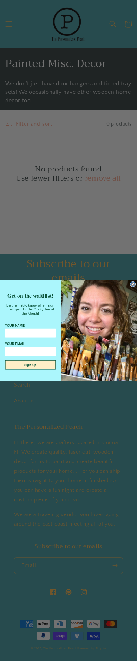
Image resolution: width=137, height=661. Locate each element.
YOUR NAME (14, 325)
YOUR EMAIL (15, 344)
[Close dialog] (133, 284)
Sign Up (30, 364)
